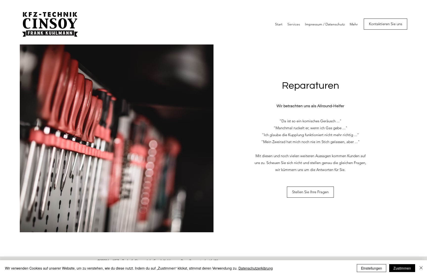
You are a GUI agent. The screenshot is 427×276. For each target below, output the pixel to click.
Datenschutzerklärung (255, 268)
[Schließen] (421, 268)
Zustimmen (402, 268)
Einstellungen (371, 268)
